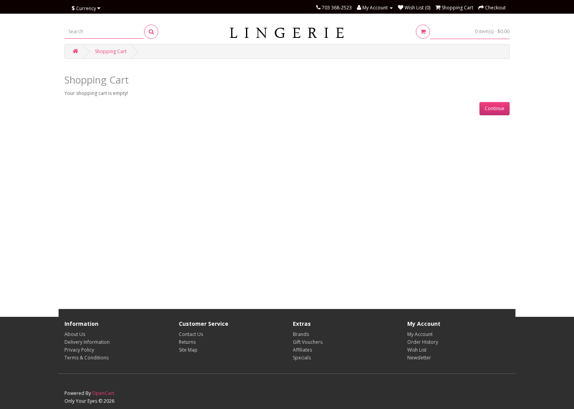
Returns (187, 342)
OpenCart (103, 393)
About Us (74, 334)
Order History (422, 342)
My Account (420, 334)
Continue (494, 108)
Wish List (416, 349)
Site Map (188, 349)
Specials (302, 357)
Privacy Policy (79, 349)
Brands (301, 334)
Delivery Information (87, 342)
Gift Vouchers (308, 342)
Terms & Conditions (86, 357)
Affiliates (302, 349)
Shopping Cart (111, 51)
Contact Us (191, 334)
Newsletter (419, 357)
